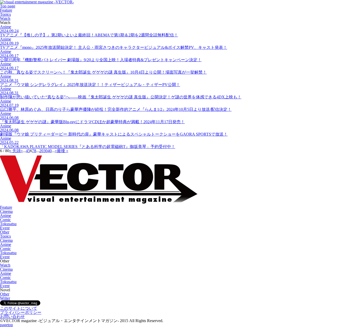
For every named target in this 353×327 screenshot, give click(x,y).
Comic (5, 219)
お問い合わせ (12, 316)
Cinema (6, 211)
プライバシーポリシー (20, 312)
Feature (6, 10)
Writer (5, 298)
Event (5, 228)
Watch (5, 18)
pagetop (6, 325)
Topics (5, 14)
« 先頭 (15, 151)
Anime (5, 215)
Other (4, 232)
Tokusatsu (8, 224)
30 (45, 151)
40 (50, 151)
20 (41, 151)
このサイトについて (18, 308)
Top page (7, 6)
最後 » (62, 151)
